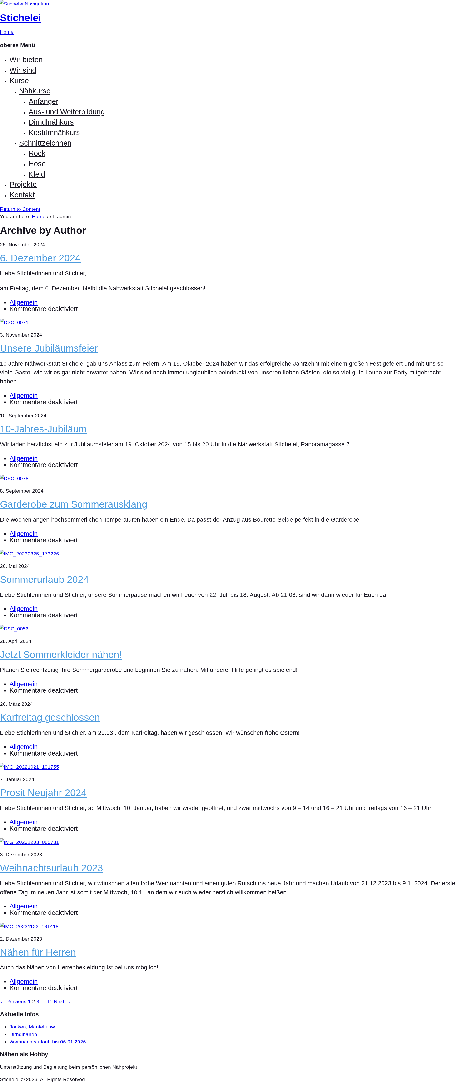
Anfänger (43, 101)
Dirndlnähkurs (51, 122)
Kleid (37, 174)
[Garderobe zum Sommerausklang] (14, 478)
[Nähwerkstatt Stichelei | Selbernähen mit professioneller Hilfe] (12, 3)
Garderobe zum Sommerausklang (73, 504)
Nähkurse (34, 91)
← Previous (13, 1001)
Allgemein (24, 302)
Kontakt (22, 195)
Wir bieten (26, 59)
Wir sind (23, 70)
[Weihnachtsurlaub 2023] (29, 842)
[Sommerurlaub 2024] (29, 553)
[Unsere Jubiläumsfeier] (14, 322)
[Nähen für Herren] (29, 926)
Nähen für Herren (38, 952)
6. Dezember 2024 (40, 257)
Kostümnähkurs (54, 132)
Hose (37, 164)
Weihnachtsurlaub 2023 (51, 867)
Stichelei (20, 17)
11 (49, 1001)
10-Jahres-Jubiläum (43, 428)
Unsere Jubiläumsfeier (49, 348)
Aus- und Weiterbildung (67, 112)
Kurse (19, 80)
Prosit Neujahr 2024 (43, 792)
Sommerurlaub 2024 (44, 579)
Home (38, 216)
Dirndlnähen (23, 1034)
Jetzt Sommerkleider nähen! (61, 654)
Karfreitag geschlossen (50, 717)
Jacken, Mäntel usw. (33, 1026)
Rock (37, 153)
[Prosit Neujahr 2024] (29, 767)
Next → (62, 1001)
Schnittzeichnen (45, 143)
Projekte (23, 184)
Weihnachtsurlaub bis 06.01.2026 (48, 1041)
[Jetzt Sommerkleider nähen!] (14, 628)
